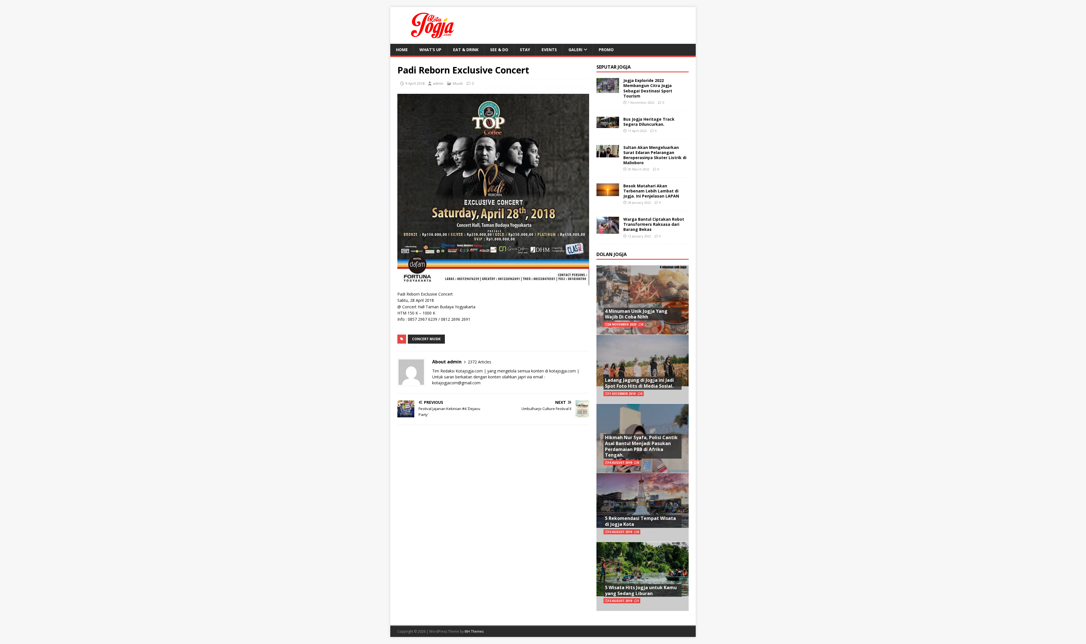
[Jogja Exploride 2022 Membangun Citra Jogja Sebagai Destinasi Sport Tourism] (607, 89)
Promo (606, 49)
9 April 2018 (415, 83)
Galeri (575, 49)
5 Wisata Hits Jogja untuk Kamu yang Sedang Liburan (641, 590)
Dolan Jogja (611, 254)
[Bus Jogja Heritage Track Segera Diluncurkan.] (607, 124)
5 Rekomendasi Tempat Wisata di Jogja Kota (640, 521)
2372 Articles (479, 362)
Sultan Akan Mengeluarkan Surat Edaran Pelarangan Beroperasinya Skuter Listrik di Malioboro (654, 155)
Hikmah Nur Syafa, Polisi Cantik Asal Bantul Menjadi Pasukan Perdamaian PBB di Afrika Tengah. (641, 446)
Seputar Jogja (613, 67)
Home (402, 49)
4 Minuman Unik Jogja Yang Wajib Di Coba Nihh (636, 314)
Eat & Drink (466, 49)
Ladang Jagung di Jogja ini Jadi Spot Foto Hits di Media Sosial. (639, 383)
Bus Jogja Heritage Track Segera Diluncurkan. (649, 121)
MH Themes (474, 631)
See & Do (499, 49)
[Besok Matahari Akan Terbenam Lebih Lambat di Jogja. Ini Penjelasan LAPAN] (607, 192)
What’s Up (430, 49)
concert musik (426, 339)
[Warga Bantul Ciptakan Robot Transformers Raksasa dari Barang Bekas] (607, 230)
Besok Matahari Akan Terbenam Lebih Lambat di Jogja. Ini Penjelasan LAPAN (651, 191)
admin (438, 83)
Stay (525, 49)
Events (549, 49)
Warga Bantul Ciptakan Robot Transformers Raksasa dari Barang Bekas (653, 224)
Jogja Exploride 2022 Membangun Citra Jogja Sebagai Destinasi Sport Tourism (647, 88)
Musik (458, 83)
